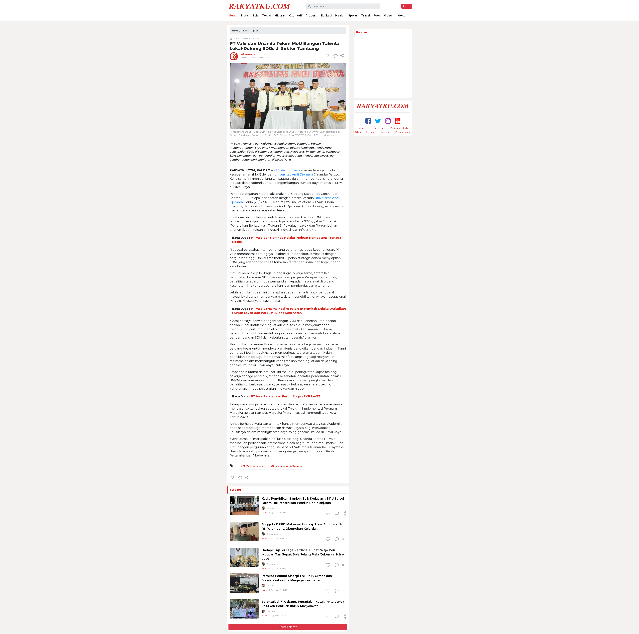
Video (388, 15)
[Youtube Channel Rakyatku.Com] (397, 121)
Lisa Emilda (272, 611)
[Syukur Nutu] (263, 508)
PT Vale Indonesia (287, 170)
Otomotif (295, 15)
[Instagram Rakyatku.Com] (387, 121)
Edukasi (326, 15)
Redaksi (361, 128)
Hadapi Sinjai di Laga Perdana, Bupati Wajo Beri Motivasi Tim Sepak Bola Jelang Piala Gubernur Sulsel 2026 (303, 554)
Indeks (400, 15)
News (233, 15)
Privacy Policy (402, 132)
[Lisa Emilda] (263, 612)
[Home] (259, 6)
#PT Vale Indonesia (252, 466)
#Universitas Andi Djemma (286, 466)
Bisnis (245, 15)
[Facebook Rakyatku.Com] (368, 121)
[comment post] (335, 55)
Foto (377, 15)
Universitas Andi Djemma (293, 174)
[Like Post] (327, 55)
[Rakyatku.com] (234, 56)
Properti (311, 15)
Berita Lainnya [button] (288, 627)
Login (407, 6)
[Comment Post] (337, 513)
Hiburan (280, 15)
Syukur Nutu (272, 508)
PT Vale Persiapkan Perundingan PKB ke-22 (285, 396)
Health (339, 15)
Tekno (266, 15)
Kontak (370, 132)
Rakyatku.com (248, 54)
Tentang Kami (378, 128)
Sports (353, 15)
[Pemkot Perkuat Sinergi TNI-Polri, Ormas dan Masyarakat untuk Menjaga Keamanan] (244, 583)
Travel (365, 15)
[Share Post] (342, 55)
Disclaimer (384, 132)
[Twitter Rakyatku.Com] (378, 121)
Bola (255, 15)
